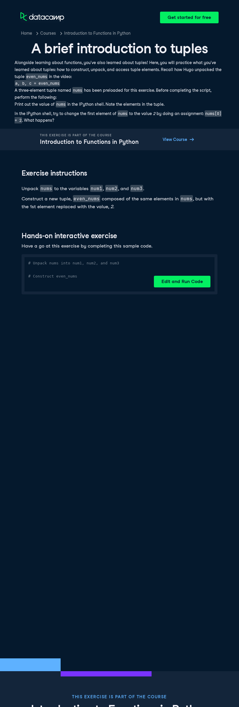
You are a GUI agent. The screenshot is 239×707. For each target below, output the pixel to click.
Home (26, 33)
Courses (48, 33)
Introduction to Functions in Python (97, 33)
